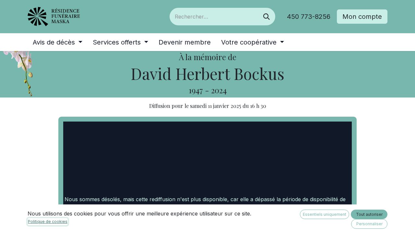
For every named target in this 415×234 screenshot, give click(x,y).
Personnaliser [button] (369, 223)
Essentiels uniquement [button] (324, 214)
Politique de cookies (47, 221)
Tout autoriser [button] (369, 214)
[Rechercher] (266, 16)
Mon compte (362, 16)
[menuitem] (58, 42)
